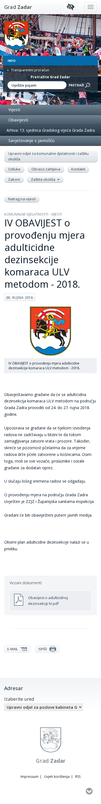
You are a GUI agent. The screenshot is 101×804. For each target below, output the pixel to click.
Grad (18, 7)
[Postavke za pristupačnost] (70, 7)
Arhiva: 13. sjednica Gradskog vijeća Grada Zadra (50, 130)
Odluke (14, 169)
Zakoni (14, 179)
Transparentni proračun (29, 70)
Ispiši (43, 649)
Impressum (29, 776)
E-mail (13, 649)
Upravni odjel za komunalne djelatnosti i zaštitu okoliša (48, 156)
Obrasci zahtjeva (45, 169)
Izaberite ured (19, 699)
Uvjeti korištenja (57, 776)
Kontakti (78, 169)
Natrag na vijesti (22, 198)
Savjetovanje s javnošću (31, 140)
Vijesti (14, 109)
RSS (78, 776)
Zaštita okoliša (43, 179)
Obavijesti (18, 120)
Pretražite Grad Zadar (50, 77)
